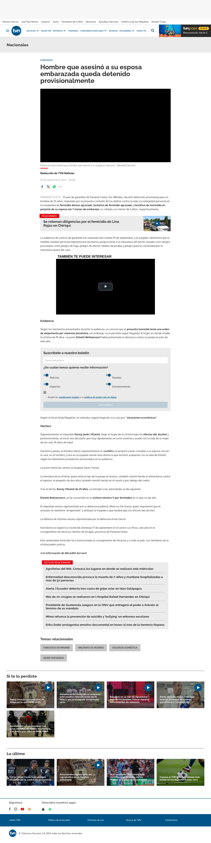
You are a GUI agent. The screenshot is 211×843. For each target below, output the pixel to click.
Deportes (58, 31)
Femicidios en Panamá (56, 647)
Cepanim (45, 21)
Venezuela (91, 21)
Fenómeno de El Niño (72, 21)
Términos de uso (95, 820)
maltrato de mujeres (91, 647)
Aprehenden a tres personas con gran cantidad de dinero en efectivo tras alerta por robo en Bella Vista (30, 729)
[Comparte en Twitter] (48, 187)
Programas (125, 31)
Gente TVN (142, 31)
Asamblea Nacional (108, 21)
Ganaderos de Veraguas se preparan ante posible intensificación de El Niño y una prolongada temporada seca (80, 698)
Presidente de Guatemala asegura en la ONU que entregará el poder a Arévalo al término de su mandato (102, 606)
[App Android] (50, 809)
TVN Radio (73, 31)
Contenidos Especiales (91, 31)
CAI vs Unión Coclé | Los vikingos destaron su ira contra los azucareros (30, 778)
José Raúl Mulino (29, 21)
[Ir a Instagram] (16, 809)
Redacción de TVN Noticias (57, 173)
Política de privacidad (59, 820)
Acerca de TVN (133, 820)
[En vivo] (186, 27)
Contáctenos (171, 820)
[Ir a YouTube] (23, 809)
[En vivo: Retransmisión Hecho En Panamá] (170, 31)
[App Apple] (44, 809)
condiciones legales (69, 397)
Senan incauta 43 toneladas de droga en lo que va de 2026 (27, 701)
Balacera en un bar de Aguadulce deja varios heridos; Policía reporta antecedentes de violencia (129, 700)
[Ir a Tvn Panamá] (16, 31)
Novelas (113, 31)
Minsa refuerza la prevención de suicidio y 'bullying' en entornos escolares (97, 616)
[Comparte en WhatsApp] (54, 187)
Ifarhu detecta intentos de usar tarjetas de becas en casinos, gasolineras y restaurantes (177, 700)
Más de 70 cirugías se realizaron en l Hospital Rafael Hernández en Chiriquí (98, 596)
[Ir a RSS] (30, 809)
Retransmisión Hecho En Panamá (196, 32)
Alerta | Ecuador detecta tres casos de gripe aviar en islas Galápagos (94, 588)
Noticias (31, 31)
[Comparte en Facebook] (42, 187)
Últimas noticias (10, 21)
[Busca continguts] (152, 31)
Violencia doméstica (124, 647)
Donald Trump (159, 21)
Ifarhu (56, 21)
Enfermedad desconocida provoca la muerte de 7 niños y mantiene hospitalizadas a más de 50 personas (104, 578)
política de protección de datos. (100, 397)
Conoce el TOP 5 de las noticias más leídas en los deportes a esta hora (180, 778)
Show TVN (46, 31)
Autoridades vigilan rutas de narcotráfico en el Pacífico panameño (76, 777)
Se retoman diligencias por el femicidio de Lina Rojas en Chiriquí (81, 223)
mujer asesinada (53, 657)
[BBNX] (12, 833)
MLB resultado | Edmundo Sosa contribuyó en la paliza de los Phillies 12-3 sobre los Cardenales (128, 777)
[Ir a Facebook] (10, 809)
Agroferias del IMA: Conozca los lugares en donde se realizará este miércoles (99, 568)
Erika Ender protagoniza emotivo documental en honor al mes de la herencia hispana (105, 624)
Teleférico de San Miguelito (135, 21)
